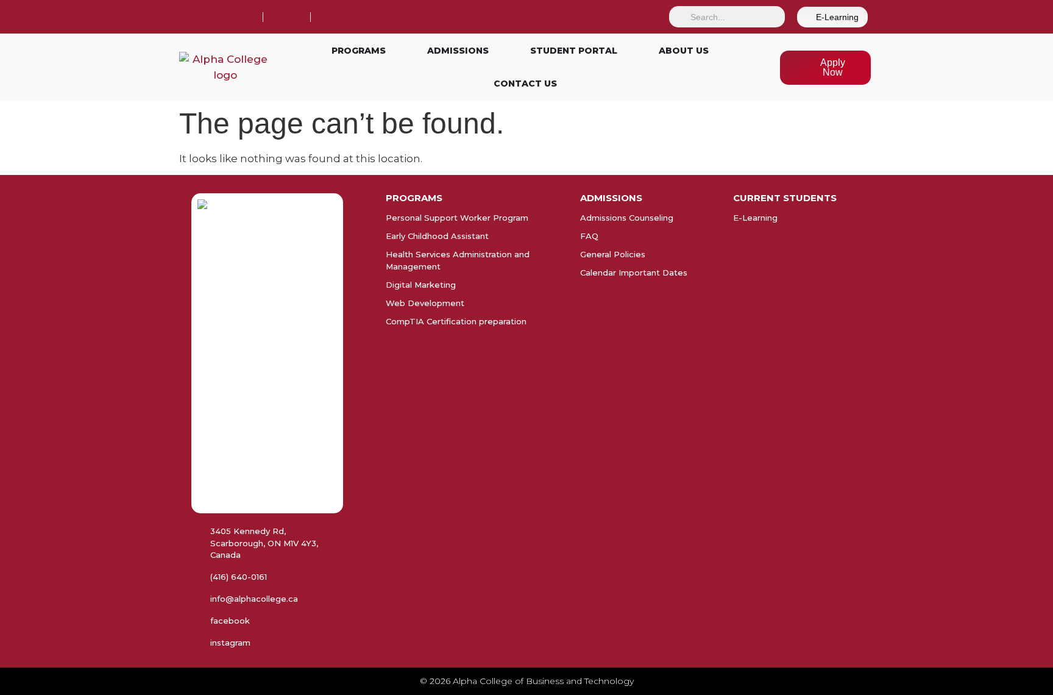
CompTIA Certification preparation (456, 321)
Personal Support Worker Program (457, 218)
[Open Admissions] (496, 51)
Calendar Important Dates (633, 272)
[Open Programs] (393, 51)
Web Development (425, 303)
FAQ (589, 236)
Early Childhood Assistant (437, 236)
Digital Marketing (421, 285)
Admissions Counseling (626, 218)
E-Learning (755, 218)
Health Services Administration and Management (458, 260)
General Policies (612, 254)
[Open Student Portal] (624, 51)
